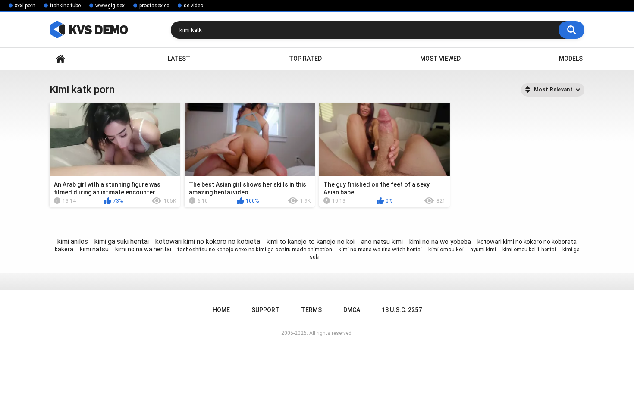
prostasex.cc (154, 6)
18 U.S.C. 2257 (402, 309)
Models (571, 58)
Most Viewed (440, 58)
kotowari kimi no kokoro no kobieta (207, 241)
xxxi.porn (25, 6)
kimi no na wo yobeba (440, 242)
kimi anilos (72, 241)
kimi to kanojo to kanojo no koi (311, 242)
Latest (179, 58)
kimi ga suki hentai (121, 241)
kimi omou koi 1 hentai (529, 250)
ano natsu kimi (382, 242)
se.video (193, 6)
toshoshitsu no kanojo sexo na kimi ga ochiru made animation (255, 249)
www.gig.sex (110, 6)
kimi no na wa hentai (143, 249)
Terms (311, 309)
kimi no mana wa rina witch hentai (380, 249)
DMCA (351, 309)
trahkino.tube (65, 6)
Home (60, 59)
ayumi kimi (483, 250)
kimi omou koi (446, 249)
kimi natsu (94, 249)
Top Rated (305, 58)
